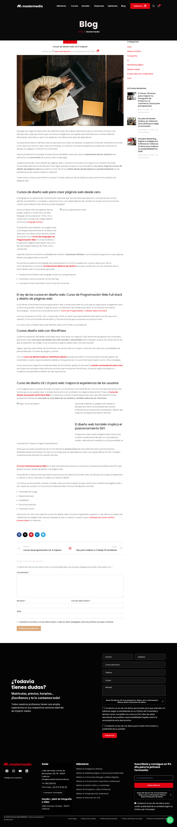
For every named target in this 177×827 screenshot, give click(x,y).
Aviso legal (72, 819)
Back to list (70, 548)
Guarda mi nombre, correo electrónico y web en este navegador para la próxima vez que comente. (66, 622)
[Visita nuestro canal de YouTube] (20, 771)
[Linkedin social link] (37, 534)
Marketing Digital (135, 65)
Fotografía (132, 56)
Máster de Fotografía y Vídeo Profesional (93, 789)
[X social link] (25, 534)
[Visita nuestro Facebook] (7, 771)
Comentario (23, 572)
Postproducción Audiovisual (140, 74)
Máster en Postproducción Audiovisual (92, 793)
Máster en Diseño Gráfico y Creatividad (92, 785)
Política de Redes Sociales (131, 819)
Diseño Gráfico (134, 51)
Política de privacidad (108, 819)
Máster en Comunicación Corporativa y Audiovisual (98, 781)
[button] (170, 820)
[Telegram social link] (43, 534)
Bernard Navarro (63, 51)
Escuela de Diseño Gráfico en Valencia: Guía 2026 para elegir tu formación (148, 122)
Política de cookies (88, 819)
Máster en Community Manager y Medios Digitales (97, 777)
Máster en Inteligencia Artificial (89, 769)
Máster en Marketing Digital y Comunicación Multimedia (100, 773)
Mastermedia (92, 31)
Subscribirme (154, 785)
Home (80, 31)
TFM (129, 78)
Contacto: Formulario (52, 792)
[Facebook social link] (19, 534)
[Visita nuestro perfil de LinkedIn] (27, 771)
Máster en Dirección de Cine (88, 797)
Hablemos (138, 6)
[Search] (153, 6)
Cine (129, 47)
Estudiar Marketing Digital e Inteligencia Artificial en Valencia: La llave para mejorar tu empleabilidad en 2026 (148, 145)
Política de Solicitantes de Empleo (160, 819)
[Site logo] (30, 5)
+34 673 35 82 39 (59, 787)
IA (128, 60)
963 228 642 (50, 783)
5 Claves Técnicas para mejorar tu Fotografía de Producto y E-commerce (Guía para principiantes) (149, 99)
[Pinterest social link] (31, 534)
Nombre (21, 600)
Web (19, 611)
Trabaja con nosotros (13, 778)
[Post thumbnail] (131, 103)
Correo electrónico (81, 600)
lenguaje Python (35, 222)
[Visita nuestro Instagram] (13, 771)
